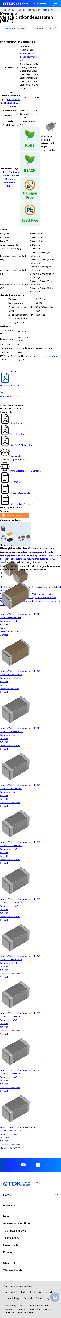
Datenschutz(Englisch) (15, 1291)
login (54, 356)
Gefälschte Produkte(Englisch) (39, 1298)
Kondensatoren (19, 9)
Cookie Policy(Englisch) (41, 1291)
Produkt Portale (12, 9)
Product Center (39, 3)
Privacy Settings (12, 1298)
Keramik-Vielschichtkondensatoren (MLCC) (33, 9)
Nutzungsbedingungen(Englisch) (20, 1285)
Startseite (6, 9)
